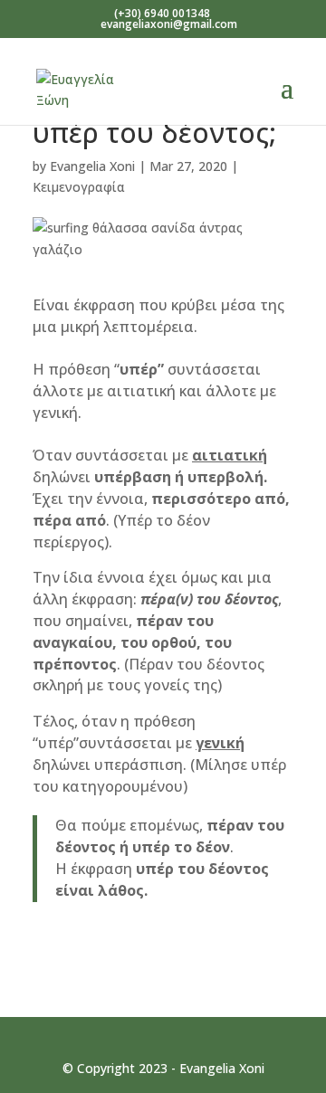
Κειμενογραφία (79, 186)
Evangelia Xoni (92, 166)
